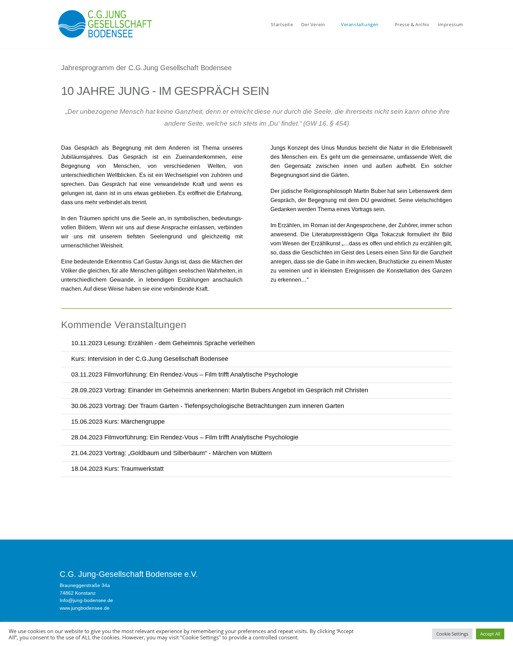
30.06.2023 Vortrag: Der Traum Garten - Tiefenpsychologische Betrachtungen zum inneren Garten (207, 405)
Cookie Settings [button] (452, 634)
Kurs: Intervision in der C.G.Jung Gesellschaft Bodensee (149, 358)
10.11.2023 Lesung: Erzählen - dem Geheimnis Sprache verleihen (163, 343)
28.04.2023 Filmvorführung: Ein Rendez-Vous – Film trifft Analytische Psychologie (184, 437)
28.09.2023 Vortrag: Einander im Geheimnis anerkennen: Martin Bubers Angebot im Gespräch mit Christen (219, 390)
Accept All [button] (490, 634)
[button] (256, 343)
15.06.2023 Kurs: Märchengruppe (118, 421)
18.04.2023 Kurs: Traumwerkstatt (117, 468)
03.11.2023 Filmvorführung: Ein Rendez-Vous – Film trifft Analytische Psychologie (184, 374)
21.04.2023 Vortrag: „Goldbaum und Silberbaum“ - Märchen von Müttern (171, 453)
